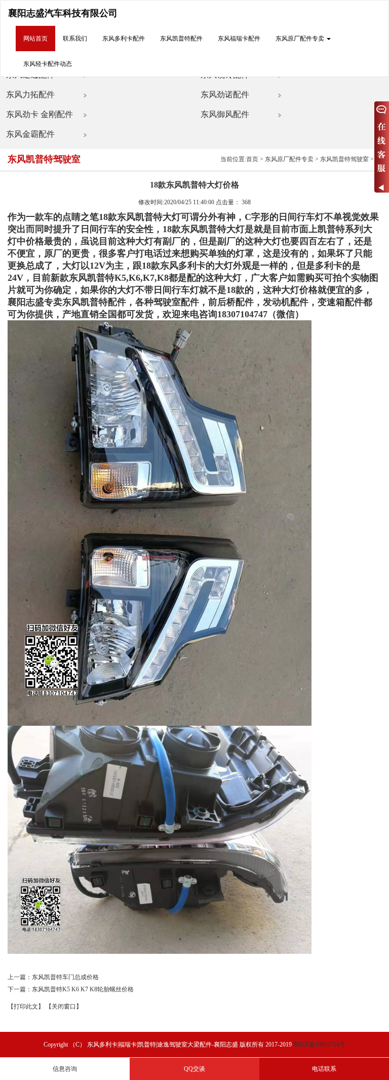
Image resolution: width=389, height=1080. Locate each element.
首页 (252, 159)
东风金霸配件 (30, 134)
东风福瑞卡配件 (239, 38)
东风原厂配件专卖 (289, 159)
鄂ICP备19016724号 (319, 1044)
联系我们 (75, 38)
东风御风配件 (225, 114)
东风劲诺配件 (225, 94)
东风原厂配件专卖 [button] (301, 38)
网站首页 (35, 38)
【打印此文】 (26, 1006)
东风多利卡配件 (123, 38)
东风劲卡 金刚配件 (39, 114)
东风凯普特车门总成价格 (65, 977)
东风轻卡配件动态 (47, 63)
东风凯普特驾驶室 (344, 159)
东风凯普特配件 (181, 38)
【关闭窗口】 (64, 1006)
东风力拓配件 (30, 94)
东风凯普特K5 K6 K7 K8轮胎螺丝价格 (83, 989)
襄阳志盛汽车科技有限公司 (63, 13)
